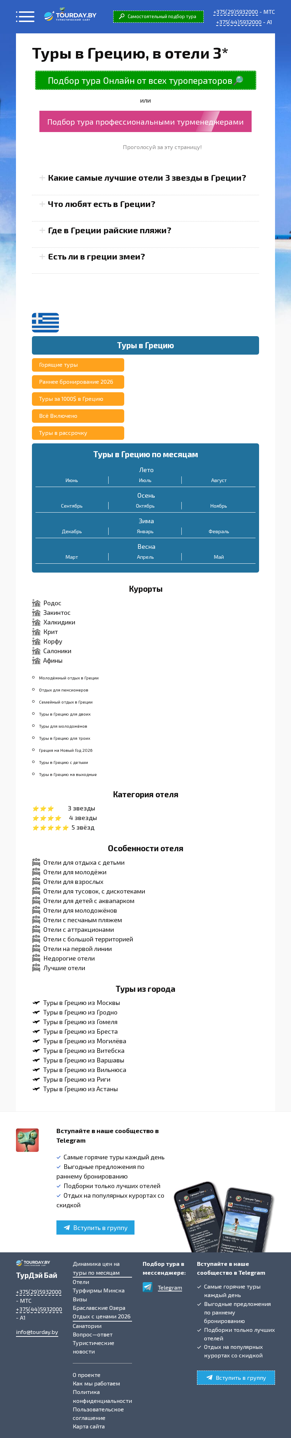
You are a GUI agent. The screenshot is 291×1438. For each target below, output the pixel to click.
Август (219, 480)
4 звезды (83, 817)
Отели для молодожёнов (80, 910)
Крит (50, 631)
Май (219, 557)
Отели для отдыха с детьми (84, 862)
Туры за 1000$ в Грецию (71, 398)
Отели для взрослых (73, 881)
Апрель (145, 557)
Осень (146, 495)
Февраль (219, 531)
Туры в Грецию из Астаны (80, 1089)
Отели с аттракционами (78, 929)
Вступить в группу (100, 1227)
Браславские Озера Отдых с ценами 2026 (102, 1311)
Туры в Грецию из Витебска (84, 1050)
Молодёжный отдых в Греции (69, 677)
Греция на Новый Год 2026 (66, 750)
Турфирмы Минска (99, 1290)
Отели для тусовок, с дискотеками (94, 891)
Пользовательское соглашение (98, 1413)
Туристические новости (93, 1347)
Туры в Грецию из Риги (76, 1079)
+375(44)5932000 (239, 21)
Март (72, 557)
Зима (146, 521)
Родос (52, 603)
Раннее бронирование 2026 (76, 381)
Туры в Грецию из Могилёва (84, 1041)
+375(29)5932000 (235, 11)
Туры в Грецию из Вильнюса (84, 1069)
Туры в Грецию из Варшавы (83, 1060)
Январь (145, 531)
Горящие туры (58, 364)
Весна (146, 546)
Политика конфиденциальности (102, 1396)
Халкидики (59, 622)
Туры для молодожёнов (63, 725)
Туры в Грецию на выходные (68, 774)
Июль (145, 480)
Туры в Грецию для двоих (64, 713)
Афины (52, 660)
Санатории (87, 1325)
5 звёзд (82, 827)
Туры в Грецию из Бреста (80, 1031)
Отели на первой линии (77, 948)
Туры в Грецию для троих (64, 738)
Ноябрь (218, 506)
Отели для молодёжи (74, 872)
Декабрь (72, 531)
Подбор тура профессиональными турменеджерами (145, 121)
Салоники (57, 651)
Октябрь (145, 506)
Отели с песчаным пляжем (82, 920)
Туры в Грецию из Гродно (80, 1012)
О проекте (86, 1374)
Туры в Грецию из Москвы (81, 1002)
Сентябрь (72, 506)
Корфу (52, 641)
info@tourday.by (37, 1331)
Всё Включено (58, 415)
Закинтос (57, 612)
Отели (81, 1281)
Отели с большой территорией (88, 939)
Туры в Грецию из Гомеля (80, 1022)
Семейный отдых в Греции (66, 701)
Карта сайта (89, 1426)
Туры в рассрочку (63, 432)
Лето (146, 470)
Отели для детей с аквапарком (88, 900)
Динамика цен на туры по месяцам (96, 1267)
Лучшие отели (64, 968)
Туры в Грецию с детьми (63, 762)
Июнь (72, 480)
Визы (80, 1299)
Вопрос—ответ (92, 1334)
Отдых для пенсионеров (63, 689)
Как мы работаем (96, 1383)
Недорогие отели (69, 958)
